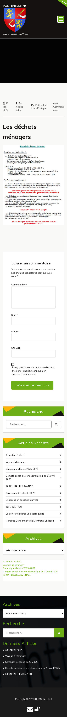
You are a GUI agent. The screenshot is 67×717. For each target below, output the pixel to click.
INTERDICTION (14, 506)
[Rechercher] (56, 424)
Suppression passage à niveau (22, 499)
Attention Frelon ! (15, 455)
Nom (14, 315)
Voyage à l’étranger (16, 462)
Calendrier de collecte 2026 (20, 493)
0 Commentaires (58, 106)
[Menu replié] (60, 19)
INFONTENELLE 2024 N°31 (20, 486)
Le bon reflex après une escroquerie (25, 513)
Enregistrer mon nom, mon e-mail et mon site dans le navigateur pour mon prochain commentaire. (33, 370)
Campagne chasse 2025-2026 (22, 469)
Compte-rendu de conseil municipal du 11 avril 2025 (30, 477)
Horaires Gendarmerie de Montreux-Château (30, 520)
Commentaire (19, 284)
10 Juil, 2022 (5, 106)
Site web (16, 347)
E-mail (15, 331)
